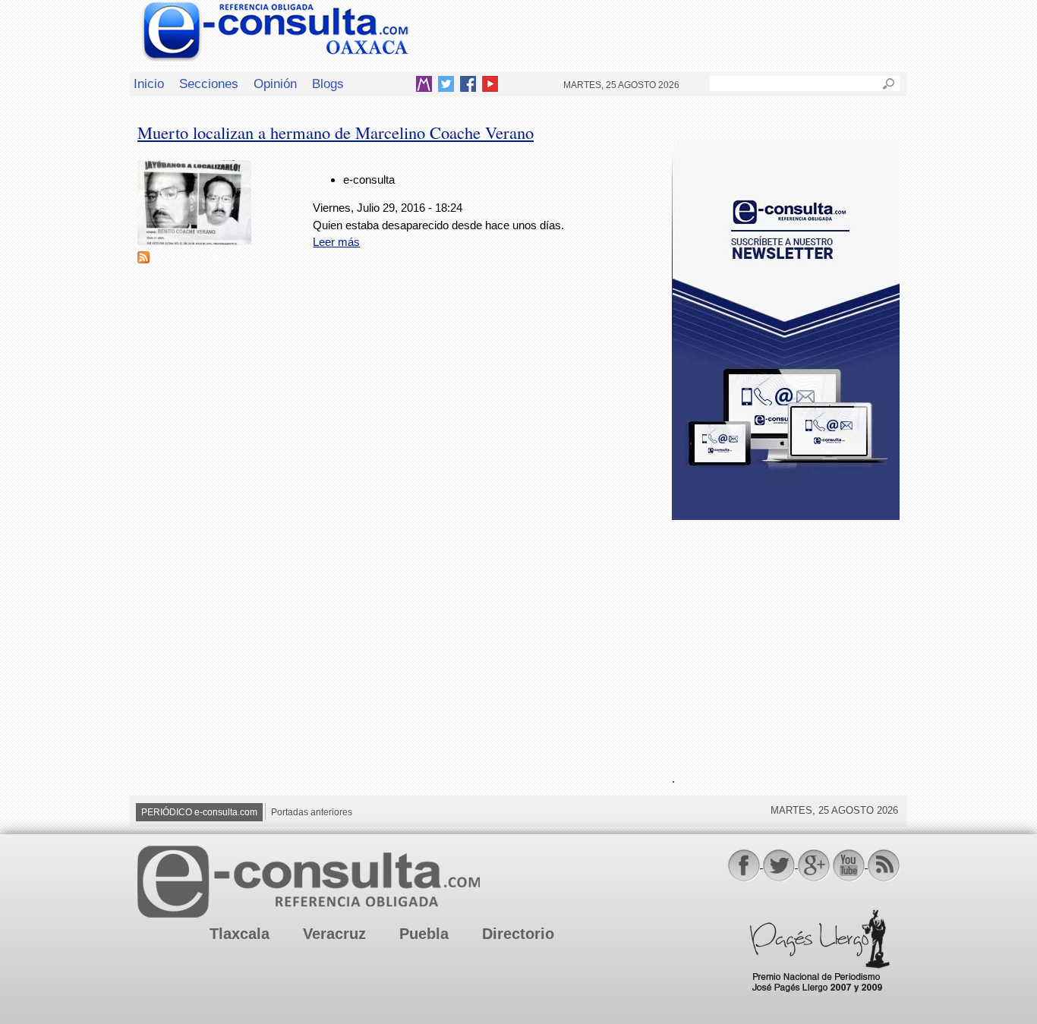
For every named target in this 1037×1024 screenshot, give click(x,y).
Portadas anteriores (311, 812)
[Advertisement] (786, 637)
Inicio (149, 83)
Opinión (275, 83)
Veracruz (334, 933)
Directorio (518, 933)
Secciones (208, 83)
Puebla (424, 933)
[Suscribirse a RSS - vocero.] (143, 259)
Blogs (328, 83)
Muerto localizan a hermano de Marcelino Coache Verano (335, 132)
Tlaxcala (239, 933)
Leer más (336, 241)
